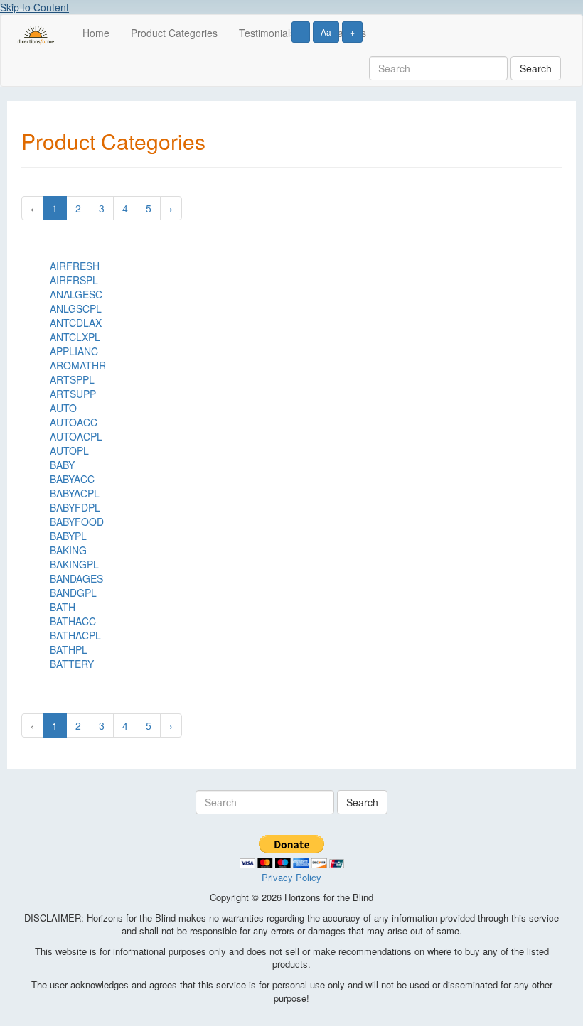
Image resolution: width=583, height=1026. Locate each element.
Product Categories (174, 33)
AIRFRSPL (74, 280)
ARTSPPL (72, 379)
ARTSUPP (73, 394)
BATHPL (68, 649)
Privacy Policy (291, 877)
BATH (62, 607)
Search (536, 68)
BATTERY (72, 664)
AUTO (63, 408)
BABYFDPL (75, 507)
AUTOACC (73, 422)
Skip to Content (34, 7)
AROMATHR (78, 365)
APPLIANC (74, 351)
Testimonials (267, 33)
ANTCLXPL (75, 337)
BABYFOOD (77, 521)
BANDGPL (73, 592)
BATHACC (73, 621)
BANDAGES (76, 578)
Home (95, 33)
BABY (62, 465)
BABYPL (68, 536)
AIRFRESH (75, 266)
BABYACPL (75, 493)
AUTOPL (69, 450)
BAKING (68, 550)
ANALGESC (76, 294)
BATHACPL (75, 635)
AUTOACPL (76, 436)
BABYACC (72, 479)
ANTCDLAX (76, 322)
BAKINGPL (74, 564)
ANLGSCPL (76, 308)
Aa (326, 32)
